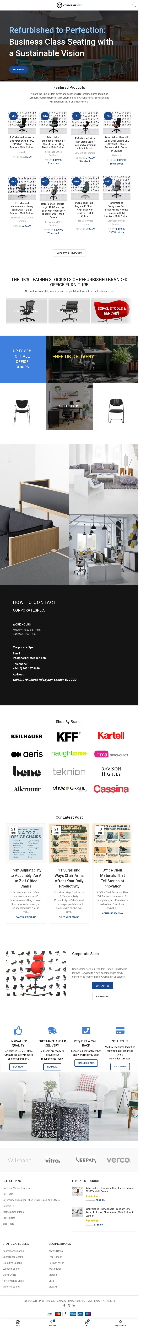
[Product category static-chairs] (69, 311)
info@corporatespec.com (30, 658)
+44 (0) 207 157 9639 (26, 668)
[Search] (134, 5)
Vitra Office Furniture (85, 153)
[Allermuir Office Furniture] (27, 788)
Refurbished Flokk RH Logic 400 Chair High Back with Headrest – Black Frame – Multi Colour (53, 211)
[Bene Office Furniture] (27, 771)
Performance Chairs (14, 1280)
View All (53, 1286)
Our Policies (9, 1218)
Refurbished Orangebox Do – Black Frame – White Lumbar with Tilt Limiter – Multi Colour (116, 210)
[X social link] (68, 1305)
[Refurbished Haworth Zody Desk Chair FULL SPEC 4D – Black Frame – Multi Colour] (22, 122)
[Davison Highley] (111, 771)
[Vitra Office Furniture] (52, 1160)
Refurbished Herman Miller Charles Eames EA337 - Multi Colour (109, 1190)
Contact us (8, 1206)
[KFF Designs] (69, 736)
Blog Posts (8, 1223)
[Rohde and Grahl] (69, 788)
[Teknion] (69, 771)
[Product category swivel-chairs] (26, 311)
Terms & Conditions (13, 1212)
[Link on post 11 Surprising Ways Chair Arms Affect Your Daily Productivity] (69, 844)
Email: (16, 653)
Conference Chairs (13, 1256)
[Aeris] (27, 754)
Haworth (22, 152)
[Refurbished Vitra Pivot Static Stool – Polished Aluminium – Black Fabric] (85, 123)
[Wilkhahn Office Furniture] (19, 1160)
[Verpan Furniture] (85, 1160)
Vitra (51, 1280)
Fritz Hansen (55, 1256)
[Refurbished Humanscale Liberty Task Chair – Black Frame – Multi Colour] (22, 188)
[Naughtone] (69, 754)
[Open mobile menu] (4, 5)
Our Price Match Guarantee (17, 1188)
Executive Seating (12, 1263)
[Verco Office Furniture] (118, 1160)
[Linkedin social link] (74, 1305)
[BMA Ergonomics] (111, 754)
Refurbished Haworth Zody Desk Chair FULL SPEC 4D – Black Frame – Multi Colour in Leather (116, 144)
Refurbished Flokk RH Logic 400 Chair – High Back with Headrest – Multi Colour (85, 210)
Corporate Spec (24, 647)
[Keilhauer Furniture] (27, 736)
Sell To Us (8, 1194)
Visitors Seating (11, 1286)
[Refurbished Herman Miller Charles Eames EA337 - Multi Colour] (77, 1194)
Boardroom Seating (13, 1251)
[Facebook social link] (64, 1305)
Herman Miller (56, 1263)
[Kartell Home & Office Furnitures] (111, 736)
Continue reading (26, 917)
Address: (19, 674)
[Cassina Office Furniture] (111, 788)
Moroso (53, 1274)
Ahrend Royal (56, 1251)
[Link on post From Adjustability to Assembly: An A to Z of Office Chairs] (26, 844)
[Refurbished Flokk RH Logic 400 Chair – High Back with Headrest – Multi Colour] (85, 188)
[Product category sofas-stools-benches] (111, 311)
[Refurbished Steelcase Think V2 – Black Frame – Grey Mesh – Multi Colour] (54, 122)
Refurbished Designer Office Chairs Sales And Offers (31, 1200)
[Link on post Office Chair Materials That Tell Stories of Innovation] (112, 844)
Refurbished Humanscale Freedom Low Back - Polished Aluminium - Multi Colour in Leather (109, 1212)
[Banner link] (93, 359)
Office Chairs (9, 1274)
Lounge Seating (11, 1268)
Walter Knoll (55, 1268)
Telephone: (20, 664)
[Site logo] (69, 5)
